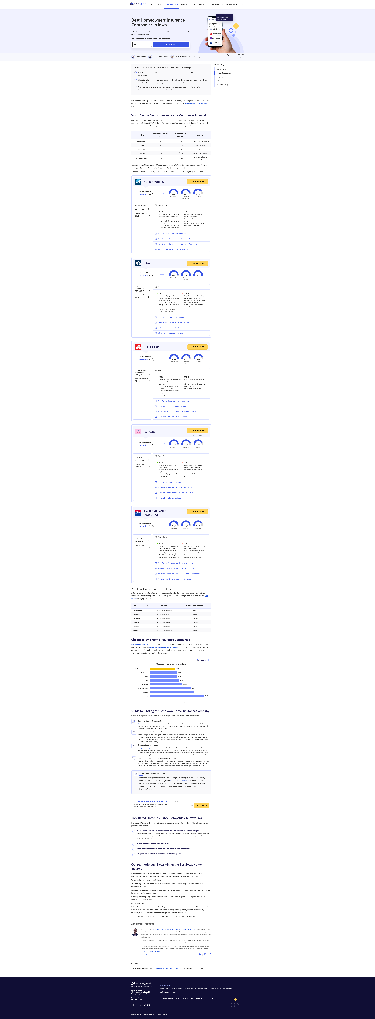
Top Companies (222, 69)
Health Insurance (215, 989)
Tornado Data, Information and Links (169, 968)
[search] (242, 4)
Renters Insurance (190, 989)
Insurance (140, 11)
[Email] (210, 955)
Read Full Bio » (145, 955)
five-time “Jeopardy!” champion (150, 951)
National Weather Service (179, 780)
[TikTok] (141, 1005)
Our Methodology (222, 85)
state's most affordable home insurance (163, 647)
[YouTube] (148, 1005)
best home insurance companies (197, 103)
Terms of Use (200, 998)
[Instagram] (205, 955)
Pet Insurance (227, 989)
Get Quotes (171, 44)
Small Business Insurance (167, 992)
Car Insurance (164, 989)
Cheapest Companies (224, 73)
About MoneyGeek (166, 998)
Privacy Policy (188, 998)
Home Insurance (176, 989)
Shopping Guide (222, 77)
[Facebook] (133, 1005)
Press (178, 998)
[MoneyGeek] (138, 4)
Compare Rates (197, 182)
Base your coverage (144, 748)
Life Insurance (203, 989)
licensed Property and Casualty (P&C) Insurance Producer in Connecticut (174, 929)
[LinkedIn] (145, 1005)
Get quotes (141, 724)
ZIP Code (176, 801)
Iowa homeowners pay (139, 644)
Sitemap (212, 998)
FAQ (218, 81)
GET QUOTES (201, 805)
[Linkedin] (200, 955)
